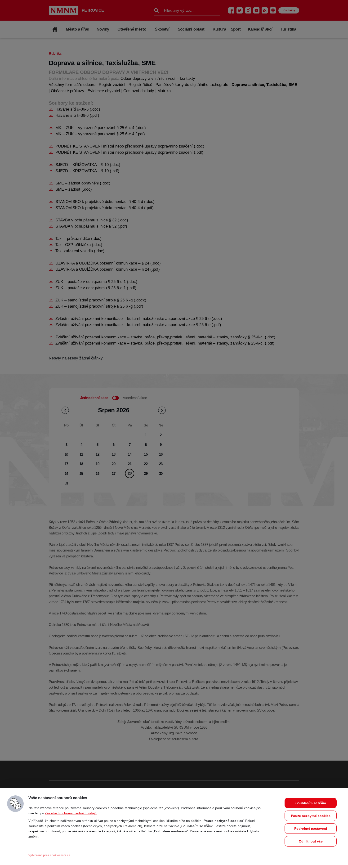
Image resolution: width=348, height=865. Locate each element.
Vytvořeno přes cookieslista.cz (49, 855)
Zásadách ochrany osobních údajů (71, 813)
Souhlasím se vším (310, 803)
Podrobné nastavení (310, 828)
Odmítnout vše (311, 841)
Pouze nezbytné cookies (310, 816)
